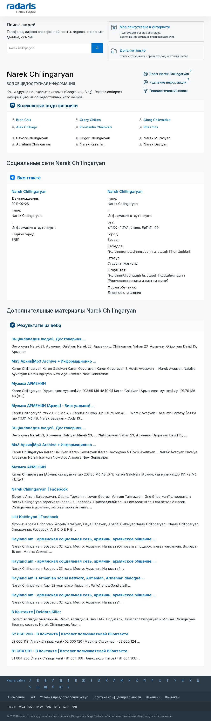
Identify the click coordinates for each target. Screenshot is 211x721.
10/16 (74, 706)
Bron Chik (23, 120)
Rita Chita (151, 127)
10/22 (21, 706)
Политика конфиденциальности (117, 697)
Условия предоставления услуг (64, 697)
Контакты (172, 697)
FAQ (32, 697)
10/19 (48, 706)
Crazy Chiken (90, 120)
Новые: (11, 706)
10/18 (57, 706)
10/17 (66, 706)
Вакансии (153, 697)
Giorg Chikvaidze (157, 120)
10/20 (39, 706)
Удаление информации (167, 82)
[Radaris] (21, 6)
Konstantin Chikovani (96, 127)
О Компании (16, 697)
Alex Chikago (26, 127)
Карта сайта (16, 680)
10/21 (30, 706)
